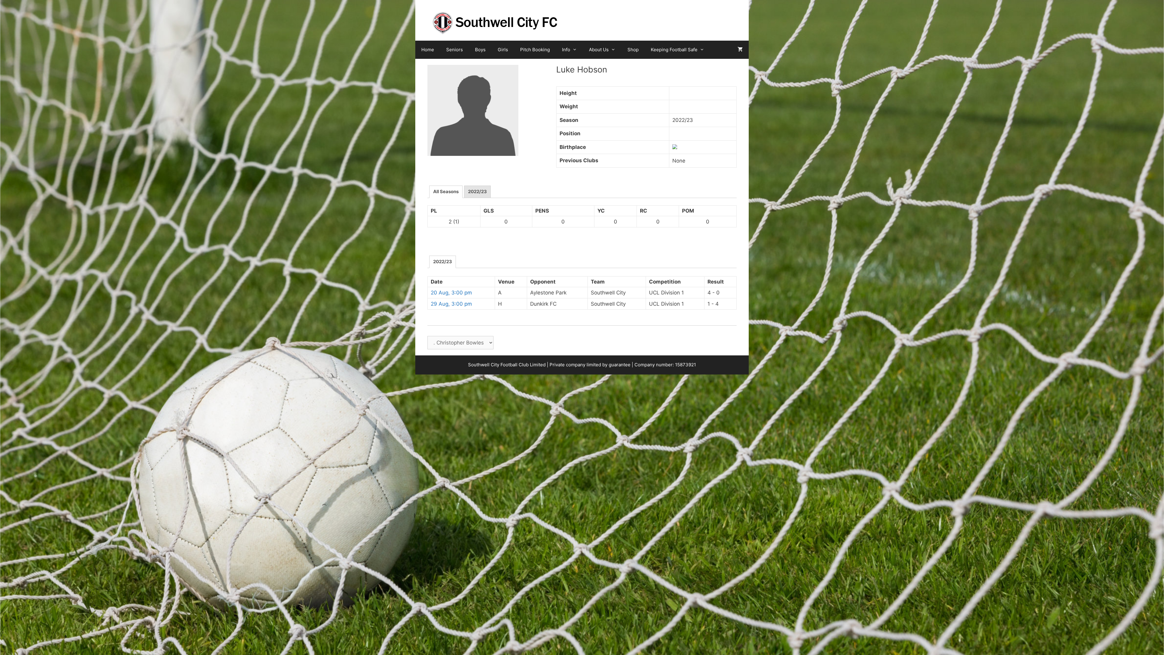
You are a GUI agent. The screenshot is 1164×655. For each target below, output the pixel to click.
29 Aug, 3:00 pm (451, 304)
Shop (633, 49)
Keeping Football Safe (674, 49)
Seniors (454, 49)
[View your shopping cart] (740, 50)
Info (566, 49)
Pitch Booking (535, 49)
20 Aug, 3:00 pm (451, 293)
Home (427, 49)
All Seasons (446, 191)
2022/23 (477, 191)
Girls (503, 49)
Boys (480, 49)
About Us (599, 49)
